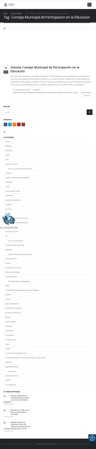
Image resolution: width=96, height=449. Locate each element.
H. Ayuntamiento (11, 277)
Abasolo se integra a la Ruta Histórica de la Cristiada (20, 412)
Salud (7, 344)
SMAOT (7, 380)
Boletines (8, 146)
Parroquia (8, 326)
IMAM (7, 286)
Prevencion (12, 371)
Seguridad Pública (11, 367)
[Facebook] (68, 4)
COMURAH (9, 195)
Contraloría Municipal (12, 200)
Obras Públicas (10, 322)
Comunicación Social (23, 90)
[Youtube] (80, 4)
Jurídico (7, 299)
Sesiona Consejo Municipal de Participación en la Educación (45, 69)
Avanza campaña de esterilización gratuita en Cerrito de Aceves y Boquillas (16, 399)
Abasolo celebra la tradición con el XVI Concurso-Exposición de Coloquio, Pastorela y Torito (17, 425)
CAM (6, 159)
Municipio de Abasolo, (13, 313)
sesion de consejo (71, 93)
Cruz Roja (8, 209)
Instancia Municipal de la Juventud (20, 254)
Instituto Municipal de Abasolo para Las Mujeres (22, 290)
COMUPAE (16, 93)
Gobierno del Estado (12, 272)
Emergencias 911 (11, 258)
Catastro (8, 173)
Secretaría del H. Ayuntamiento (19, 281)
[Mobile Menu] (89, 5)
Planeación (9, 331)
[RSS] (76, 4)
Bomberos (9, 150)
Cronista (8, 204)
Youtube (19, 124)
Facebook (5, 124)
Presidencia (9, 335)
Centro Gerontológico (15, 241)
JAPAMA (8, 295)
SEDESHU (8, 362)
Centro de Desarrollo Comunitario (20, 169)
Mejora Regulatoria (12, 304)
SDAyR (7, 349)
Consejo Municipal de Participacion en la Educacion (38, 93)
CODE (7, 186)
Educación (36, 90)
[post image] (48, 44)
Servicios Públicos (11, 376)
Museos (8, 317)
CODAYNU (8, 182)
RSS (14, 124)
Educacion (60, 93)
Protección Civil (10, 340)
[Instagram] (84, 4)
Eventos (8, 263)
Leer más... (87, 95)
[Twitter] (72, 4)
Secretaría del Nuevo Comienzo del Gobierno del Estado (25, 358)
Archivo (8, 141)
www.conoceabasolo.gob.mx (47, 444)
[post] (6, 397)
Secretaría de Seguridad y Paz (16, 353)
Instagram (23, 124)
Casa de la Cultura (11, 164)
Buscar (7, 106)
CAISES (7, 155)
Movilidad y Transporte (13, 308)
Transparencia (10, 385)
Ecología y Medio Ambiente (14, 245)
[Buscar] (89, 112)
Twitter (10, 124)
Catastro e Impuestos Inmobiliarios (17, 177)
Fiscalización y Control (13, 268)
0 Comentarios (86, 93)
